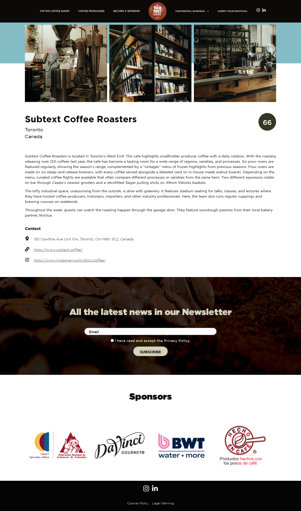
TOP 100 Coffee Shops (54, 11)
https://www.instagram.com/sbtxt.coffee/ (70, 260)
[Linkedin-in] (264, 10)
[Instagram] (258, 10)
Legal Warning (163, 503)
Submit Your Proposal (232, 11)
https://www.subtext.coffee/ (58, 250)
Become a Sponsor (126, 11)
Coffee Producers (91, 11)
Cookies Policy (138, 503)
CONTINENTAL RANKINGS (190, 11)
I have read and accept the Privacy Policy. (152, 341)
